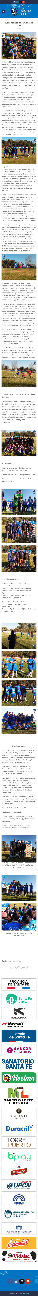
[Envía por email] (20, 967)
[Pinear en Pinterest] (23, 967)
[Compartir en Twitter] (17, 967)
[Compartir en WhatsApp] (10, 967)
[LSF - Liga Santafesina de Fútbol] (20, 11)
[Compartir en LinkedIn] (27, 967)
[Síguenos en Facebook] (14, 2)
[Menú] (3, 11)
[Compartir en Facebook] (14, 967)
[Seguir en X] (20, 2)
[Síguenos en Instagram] (17, 2)
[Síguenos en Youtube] (23, 2)
